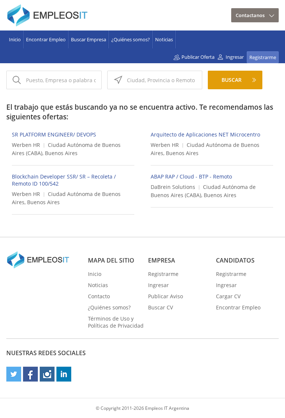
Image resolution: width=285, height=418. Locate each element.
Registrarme (262, 57)
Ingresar (235, 57)
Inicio (15, 39)
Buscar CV (160, 307)
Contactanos (250, 15)
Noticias (164, 39)
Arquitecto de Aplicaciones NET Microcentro (205, 134)
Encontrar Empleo (46, 39)
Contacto (99, 296)
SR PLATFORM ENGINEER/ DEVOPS (54, 134)
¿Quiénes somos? (130, 39)
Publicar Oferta (197, 57)
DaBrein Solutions (173, 186)
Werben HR (26, 144)
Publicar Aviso (165, 296)
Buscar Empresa (88, 39)
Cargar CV (228, 296)
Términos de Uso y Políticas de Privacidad (116, 322)
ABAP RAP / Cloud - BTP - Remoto (191, 176)
